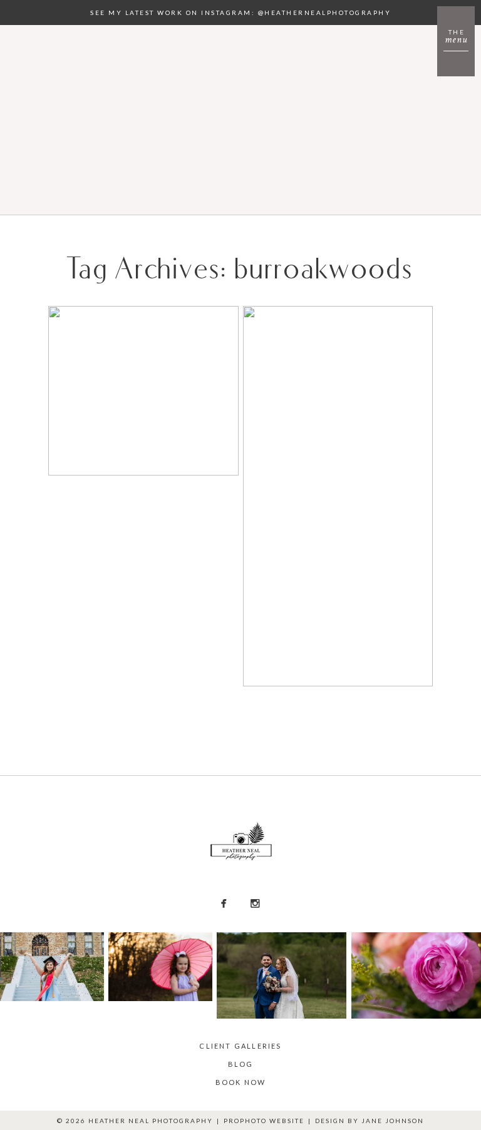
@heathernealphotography (324, 12)
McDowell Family (142, 344)
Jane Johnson (392, 1120)
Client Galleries (240, 1046)
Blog (241, 1064)
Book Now (240, 1082)
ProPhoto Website (264, 1120)
